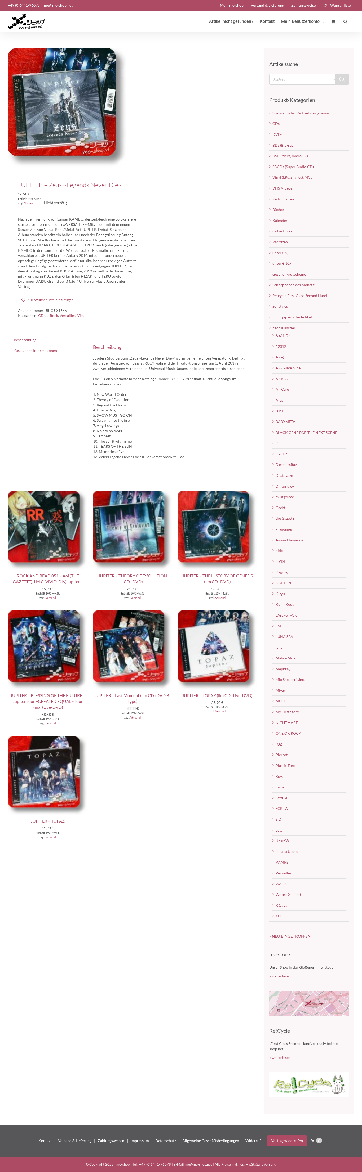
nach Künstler (283, 328)
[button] (345, 21)
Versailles (68, 315)
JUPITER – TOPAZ (48, 820)
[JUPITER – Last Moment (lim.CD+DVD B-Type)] (132, 613)
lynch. (280, 647)
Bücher (278, 209)
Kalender (280, 220)
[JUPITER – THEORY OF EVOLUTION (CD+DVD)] (132, 493)
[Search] (342, 79)
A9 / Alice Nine (288, 368)
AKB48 (282, 378)
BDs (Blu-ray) (283, 145)
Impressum (140, 1140)
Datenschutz (165, 1140)
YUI (279, 916)
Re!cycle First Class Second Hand (299, 295)
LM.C (280, 625)
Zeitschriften (283, 199)
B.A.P (280, 410)
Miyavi (281, 690)
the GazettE (285, 518)
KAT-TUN (283, 583)
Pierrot (282, 754)
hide (279, 550)
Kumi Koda (285, 604)
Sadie (280, 787)
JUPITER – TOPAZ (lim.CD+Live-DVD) (217, 695)
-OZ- (280, 744)
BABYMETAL (286, 421)
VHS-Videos (282, 188)
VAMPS (282, 862)
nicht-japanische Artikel (292, 317)
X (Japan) (283, 905)
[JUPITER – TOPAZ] (47, 738)
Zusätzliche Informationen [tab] (35, 350)
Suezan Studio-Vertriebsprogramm (300, 113)
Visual (82, 315)
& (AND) (283, 335)
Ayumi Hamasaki (289, 540)
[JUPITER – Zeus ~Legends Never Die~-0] (67, 108)
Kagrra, (282, 572)
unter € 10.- (281, 263)
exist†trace (285, 497)
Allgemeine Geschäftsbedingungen (210, 1140)
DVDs (277, 134)
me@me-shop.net (58, 5)
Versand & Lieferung (74, 1140)
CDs (41, 315)
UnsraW (282, 840)
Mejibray (283, 669)
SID (278, 819)
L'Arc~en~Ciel (287, 615)
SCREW (282, 808)
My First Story (287, 712)
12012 (281, 346)
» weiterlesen (280, 976)
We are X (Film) (288, 894)
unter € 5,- (280, 252)
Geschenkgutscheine (289, 274)
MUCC (281, 701)
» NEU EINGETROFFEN (290, 936)
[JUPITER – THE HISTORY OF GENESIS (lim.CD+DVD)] (217, 493)
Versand (29, 203)
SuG (279, 830)
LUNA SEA (284, 636)
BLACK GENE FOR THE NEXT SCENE (306, 432)
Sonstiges (280, 306)
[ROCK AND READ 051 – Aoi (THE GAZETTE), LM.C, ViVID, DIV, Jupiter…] (47, 493)
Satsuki (281, 798)
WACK (281, 884)
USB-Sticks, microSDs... (291, 156)
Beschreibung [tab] (25, 340)
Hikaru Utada (287, 851)
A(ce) (280, 357)
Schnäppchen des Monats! (293, 284)
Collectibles (282, 231)
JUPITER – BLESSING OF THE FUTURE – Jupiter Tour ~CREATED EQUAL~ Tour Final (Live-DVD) (47, 701)
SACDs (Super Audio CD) (293, 166)
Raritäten (280, 242)
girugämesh (285, 529)
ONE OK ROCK (288, 733)
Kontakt (45, 1140)
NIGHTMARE (287, 722)
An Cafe (282, 389)
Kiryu (280, 593)
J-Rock (52, 315)
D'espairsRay (286, 464)
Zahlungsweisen (111, 1140)
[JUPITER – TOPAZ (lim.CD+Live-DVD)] (217, 613)
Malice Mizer (286, 658)
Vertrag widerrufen (287, 1140)
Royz (280, 776)
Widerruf (253, 1140)
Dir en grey (285, 486)
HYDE (281, 561)
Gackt (280, 507)
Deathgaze (284, 475)
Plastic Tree (285, 765)
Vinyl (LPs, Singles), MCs (292, 177)
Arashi (281, 400)
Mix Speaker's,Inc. (290, 679)
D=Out (281, 454)
